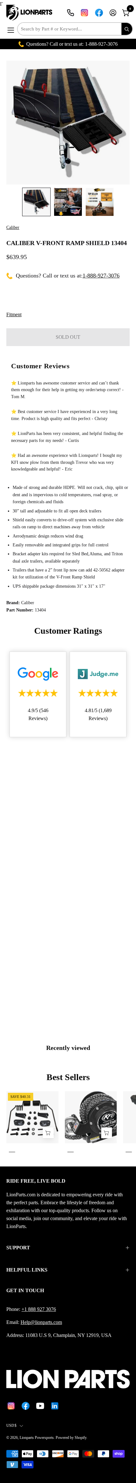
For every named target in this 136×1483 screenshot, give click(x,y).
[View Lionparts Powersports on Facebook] (99, 12)
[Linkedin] (54, 1406)
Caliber (12, 227)
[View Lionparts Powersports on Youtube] (40, 1406)
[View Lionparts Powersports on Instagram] (84, 12)
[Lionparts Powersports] (30, 13)
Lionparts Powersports (37, 1437)
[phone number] (70, 12)
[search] (126, 29)
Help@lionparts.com (41, 1322)
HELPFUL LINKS (26, 1270)
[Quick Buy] (106, 1133)
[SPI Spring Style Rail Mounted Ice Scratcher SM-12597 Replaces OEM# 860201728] (48, 1133)
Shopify (80, 1437)
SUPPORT (18, 1247)
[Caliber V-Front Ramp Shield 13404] (36, 202)
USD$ (11, 1425)
